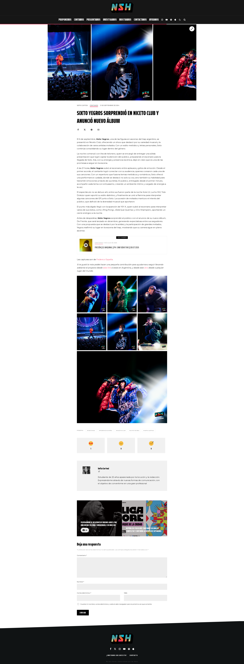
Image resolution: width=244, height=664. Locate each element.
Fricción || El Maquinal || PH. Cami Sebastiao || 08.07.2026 (117, 247)
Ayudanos (154, 19)
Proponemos (65, 19)
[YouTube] (166, 19)
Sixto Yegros (134, 430)
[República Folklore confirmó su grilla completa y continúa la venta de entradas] (144, 518)
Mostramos (125, 19)
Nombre (80, 582)
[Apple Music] (175, 19)
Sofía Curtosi (82, 105)
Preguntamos (93, 19)
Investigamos (110, 19)
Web (125, 593)
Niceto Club (121, 430)
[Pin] (91, 130)
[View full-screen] (191, 28)
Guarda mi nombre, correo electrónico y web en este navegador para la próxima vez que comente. (116, 604)
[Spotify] (171, 19)
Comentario (82, 555)
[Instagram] (162, 19)
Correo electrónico (84, 593)
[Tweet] (85, 130)
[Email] (98, 130)
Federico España (104, 259)
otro (146, 267)
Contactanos (140, 19)
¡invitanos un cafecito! (116, 655)
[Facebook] (111, 649)
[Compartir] (78, 130)
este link (107, 267)
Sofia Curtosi (149, 430)
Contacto (133, 655)
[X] (115, 649)
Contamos (79, 19)
